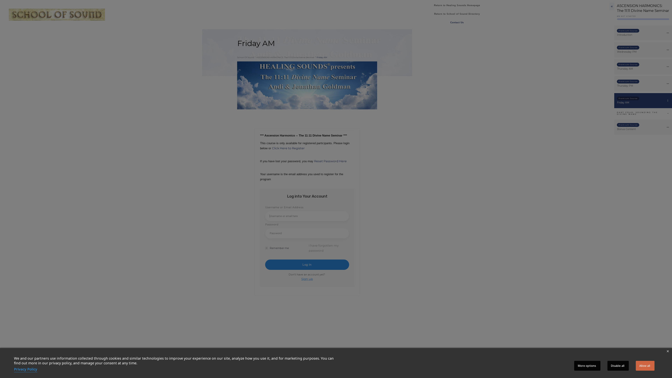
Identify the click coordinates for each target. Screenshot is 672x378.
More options (587, 366)
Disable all (617, 366)
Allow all (644, 366)
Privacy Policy (25, 369)
